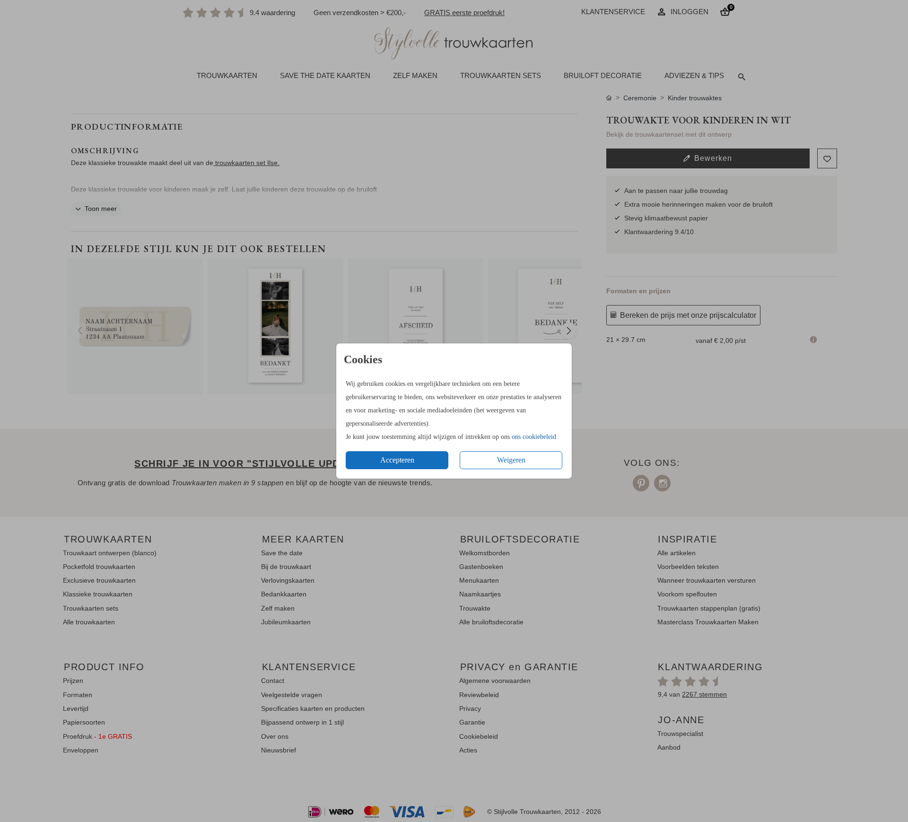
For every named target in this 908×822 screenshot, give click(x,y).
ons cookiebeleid (534, 436)
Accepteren (397, 460)
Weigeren (511, 460)
